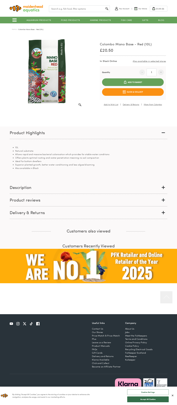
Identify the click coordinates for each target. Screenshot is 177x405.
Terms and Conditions (136, 339)
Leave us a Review (101, 342)
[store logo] (26, 8)
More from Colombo (153, 104)
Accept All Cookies (147, 399)
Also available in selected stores (149, 61)
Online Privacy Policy (136, 342)
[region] (88, 396)
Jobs (127, 332)
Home (14, 29)
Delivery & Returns (131, 104)
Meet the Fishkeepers (136, 335)
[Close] (173, 395)
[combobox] (79, 8)
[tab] (88, 132)
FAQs (94, 349)
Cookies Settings (148, 392)
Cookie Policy (132, 345)
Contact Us (97, 328)
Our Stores (97, 332)
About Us (129, 328)
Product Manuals (101, 345)
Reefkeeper (131, 356)
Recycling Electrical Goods (139, 349)
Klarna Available (100, 359)
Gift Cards (97, 352)
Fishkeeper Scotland (135, 352)
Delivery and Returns (103, 356)
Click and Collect (100, 363)
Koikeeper (130, 359)
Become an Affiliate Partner (106, 366)
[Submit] (106, 8)
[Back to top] (166, 297)
